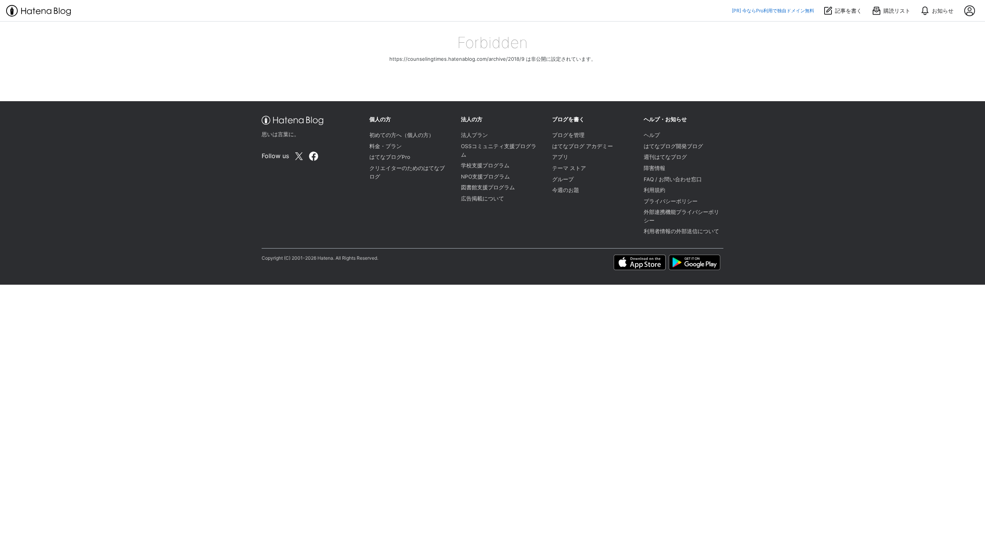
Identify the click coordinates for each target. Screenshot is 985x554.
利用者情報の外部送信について (681, 231)
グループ (563, 179)
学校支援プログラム (485, 165)
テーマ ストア (569, 168)
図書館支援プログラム (488, 187)
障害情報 (654, 168)
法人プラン (474, 135)
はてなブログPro (389, 157)
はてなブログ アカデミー (582, 146)
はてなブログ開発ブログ (673, 146)
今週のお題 (565, 190)
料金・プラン (385, 146)
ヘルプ (652, 135)
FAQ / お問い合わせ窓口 (673, 179)
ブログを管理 (568, 135)
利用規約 (654, 190)
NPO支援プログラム (485, 177)
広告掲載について (482, 198)
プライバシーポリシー (671, 201)
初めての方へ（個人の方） (401, 135)
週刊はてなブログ (665, 157)
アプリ (560, 157)
